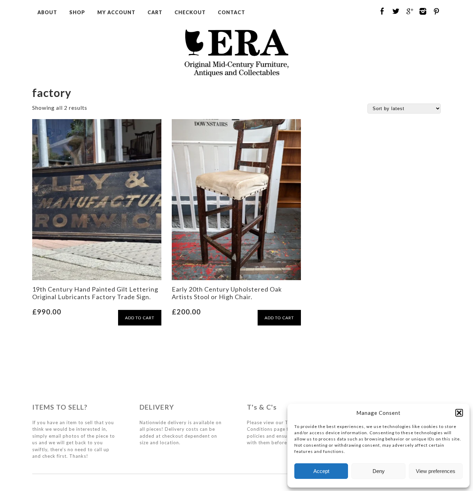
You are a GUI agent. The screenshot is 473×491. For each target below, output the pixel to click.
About (47, 12)
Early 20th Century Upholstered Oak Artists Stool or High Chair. (227, 293)
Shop (77, 12)
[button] (459, 412)
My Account (116, 12)
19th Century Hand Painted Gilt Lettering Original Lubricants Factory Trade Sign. (95, 293)
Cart (155, 12)
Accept (321, 471)
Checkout (190, 12)
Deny (379, 471)
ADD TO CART (139, 317)
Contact (231, 12)
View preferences (435, 471)
